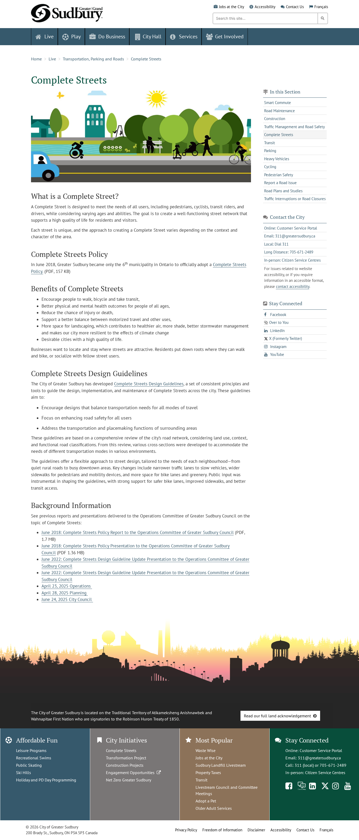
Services (188, 36)
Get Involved (229, 36)
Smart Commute (277, 102)
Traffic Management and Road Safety (294, 126)
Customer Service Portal (321, 750)
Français (321, 6)
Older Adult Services (214, 808)
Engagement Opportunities (131, 772)
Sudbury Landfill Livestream (221, 765)
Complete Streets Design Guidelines (148, 384)
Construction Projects (124, 765)
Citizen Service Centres (325, 772)
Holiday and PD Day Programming (46, 779)
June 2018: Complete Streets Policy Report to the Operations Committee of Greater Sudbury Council (138, 532)
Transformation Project (126, 757)
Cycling (270, 166)
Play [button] (76, 36)
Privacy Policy (186, 829)
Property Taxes (208, 772)
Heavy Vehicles (276, 158)
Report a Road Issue (280, 182)
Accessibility (265, 6)
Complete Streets (146, 58)
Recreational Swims (33, 757)
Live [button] (49, 36)
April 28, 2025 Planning (65, 593)
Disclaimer (256, 829)
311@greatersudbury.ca (319, 757)
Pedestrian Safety (278, 174)
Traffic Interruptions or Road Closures (295, 198)
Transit (269, 142)
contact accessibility (292, 286)
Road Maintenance (279, 110)
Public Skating (29, 765)
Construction (274, 118)
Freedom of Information (222, 829)
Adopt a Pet (206, 800)
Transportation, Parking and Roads (93, 58)
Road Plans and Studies (283, 190)
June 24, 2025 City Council (67, 599)
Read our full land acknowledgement (277, 715)
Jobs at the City (231, 6)
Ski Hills (23, 772)
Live (52, 58)
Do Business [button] (111, 36)
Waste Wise (206, 750)
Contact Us (295, 6)
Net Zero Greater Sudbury (128, 779)
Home (36, 58)
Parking (270, 150)
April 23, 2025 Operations (67, 586)
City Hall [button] (152, 36)
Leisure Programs (31, 750)
